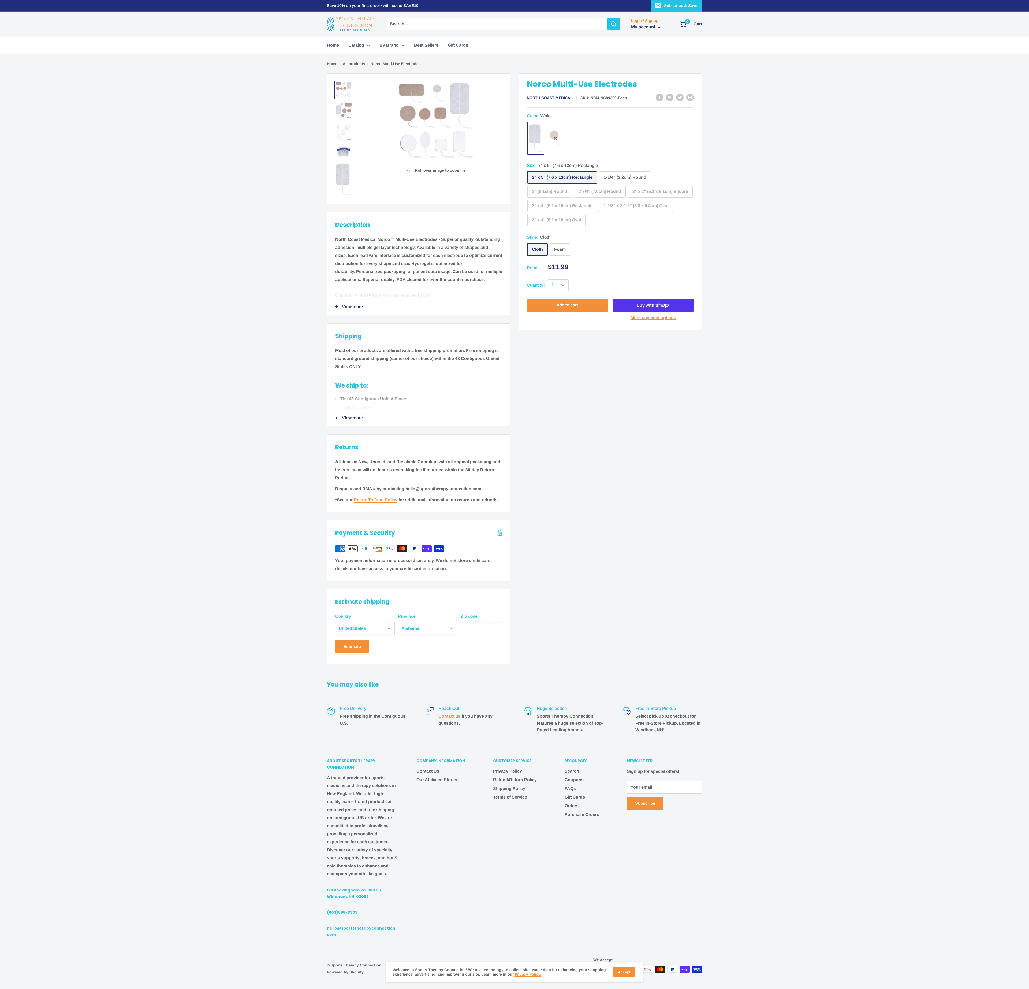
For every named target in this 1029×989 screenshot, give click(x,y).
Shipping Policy (509, 788)
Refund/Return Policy (515, 779)
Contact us (449, 716)
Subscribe (645, 803)
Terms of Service (510, 797)
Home (333, 45)
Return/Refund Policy (375, 499)
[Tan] (555, 138)
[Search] (613, 24)
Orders (572, 805)
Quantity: (536, 285)
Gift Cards (458, 45)
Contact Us (427, 771)
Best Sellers (426, 45)
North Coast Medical (550, 98)
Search (572, 771)
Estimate (352, 646)
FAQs (570, 788)
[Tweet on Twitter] (680, 97)
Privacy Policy (507, 771)
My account (644, 26)
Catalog (356, 45)
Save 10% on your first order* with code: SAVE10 (372, 5)
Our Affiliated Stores (436, 779)
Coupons (574, 779)
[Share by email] (690, 97)
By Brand (389, 45)
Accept (624, 972)
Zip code (469, 616)
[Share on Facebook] (659, 97)
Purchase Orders (582, 814)
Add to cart (567, 305)
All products (354, 64)
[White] (535, 138)
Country (343, 616)
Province (407, 616)
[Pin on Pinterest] (669, 97)
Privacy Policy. (527, 974)
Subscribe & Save (680, 5)
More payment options (653, 317)
